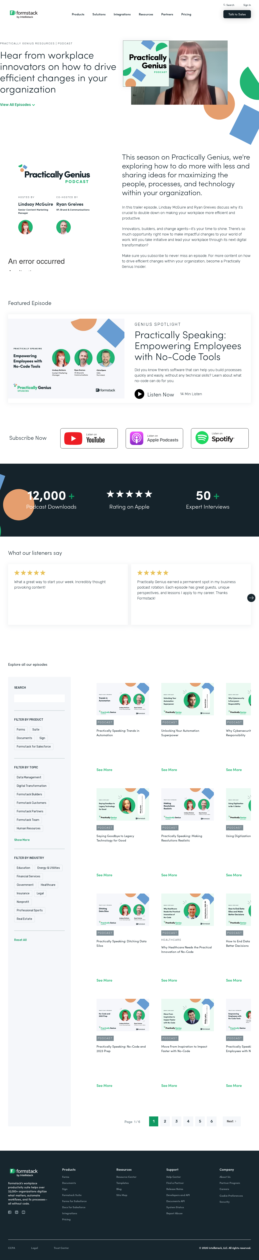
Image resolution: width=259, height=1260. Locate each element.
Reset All (20, 940)
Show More (22, 840)
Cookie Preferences (231, 1195)
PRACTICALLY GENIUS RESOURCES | (28, 43)
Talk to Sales (237, 14)
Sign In (247, 4)
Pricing (186, 14)
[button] (78, 14)
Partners (167, 14)
